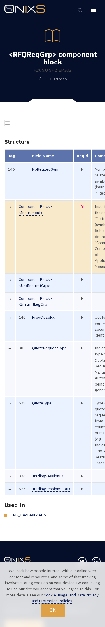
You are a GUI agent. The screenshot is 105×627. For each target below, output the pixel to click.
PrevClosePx (43, 317)
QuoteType (42, 403)
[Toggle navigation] (7, 123)
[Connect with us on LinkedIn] (96, 561)
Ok (53, 610)
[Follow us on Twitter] (82, 561)
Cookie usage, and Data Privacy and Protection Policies (65, 598)
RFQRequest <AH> (29, 515)
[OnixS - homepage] (26, 9)
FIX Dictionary (56, 79)
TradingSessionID (47, 476)
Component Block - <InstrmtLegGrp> (35, 301)
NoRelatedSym (45, 169)
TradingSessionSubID (51, 488)
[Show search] (82, 10)
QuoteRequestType (49, 348)
